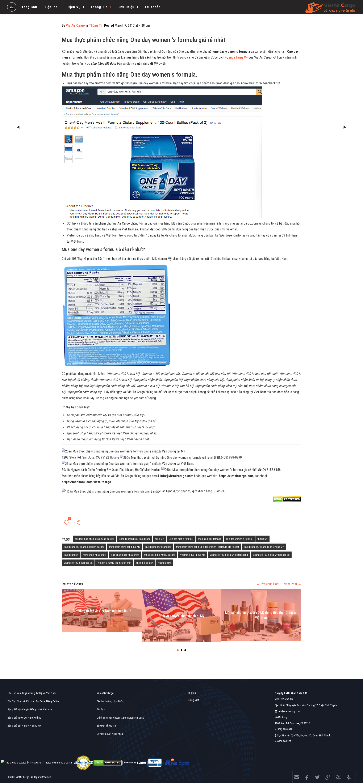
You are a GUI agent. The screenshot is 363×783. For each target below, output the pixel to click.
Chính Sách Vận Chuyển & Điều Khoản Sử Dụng (120, 717)
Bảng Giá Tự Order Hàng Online (24, 717)
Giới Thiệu (125, 7)
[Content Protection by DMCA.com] (287, 499)
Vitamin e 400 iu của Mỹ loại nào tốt (271, 554)
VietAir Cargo (75, 25)
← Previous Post (267, 584)
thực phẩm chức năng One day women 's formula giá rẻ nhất (207, 546)
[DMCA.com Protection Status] (107, 762)
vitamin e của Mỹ (144, 562)
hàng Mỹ (159, 538)
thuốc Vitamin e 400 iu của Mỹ (159, 554)
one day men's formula (209, 538)
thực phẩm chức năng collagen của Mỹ (84, 546)
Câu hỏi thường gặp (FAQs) (110, 701)
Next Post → (292, 584)
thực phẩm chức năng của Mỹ (124, 546)
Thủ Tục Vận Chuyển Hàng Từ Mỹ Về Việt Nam (32, 693)
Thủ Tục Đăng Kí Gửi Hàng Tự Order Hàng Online (33, 701)
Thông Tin (99, 7)
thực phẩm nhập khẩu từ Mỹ (125, 554)
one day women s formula (239, 538)
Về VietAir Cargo (105, 693)
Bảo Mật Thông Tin (106, 725)
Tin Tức (101, 709)
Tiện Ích (51, 7)
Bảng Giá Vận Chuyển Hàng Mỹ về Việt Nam (30, 709)
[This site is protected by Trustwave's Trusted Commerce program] (36, 763)
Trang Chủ (28, 7)
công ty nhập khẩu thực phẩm (134, 538)
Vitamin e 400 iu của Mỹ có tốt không (229, 554)
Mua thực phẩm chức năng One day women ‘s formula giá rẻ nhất (143, 39)
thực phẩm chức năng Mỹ (158, 546)
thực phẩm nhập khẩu (94, 554)
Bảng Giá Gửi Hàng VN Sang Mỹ (24, 725)
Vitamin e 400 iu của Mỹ (192, 554)
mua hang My (239, 57)
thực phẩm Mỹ (71, 554)
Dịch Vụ (74, 7)
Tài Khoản (152, 7)
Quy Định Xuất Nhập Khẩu (110, 733)
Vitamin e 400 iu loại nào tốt (78, 562)
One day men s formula (181, 538)
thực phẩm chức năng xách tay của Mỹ (264, 546)
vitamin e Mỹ (164, 562)
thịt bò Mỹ (262, 538)
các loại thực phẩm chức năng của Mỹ (94, 538)
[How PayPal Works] (155, 762)
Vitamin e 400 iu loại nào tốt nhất (114, 562)
